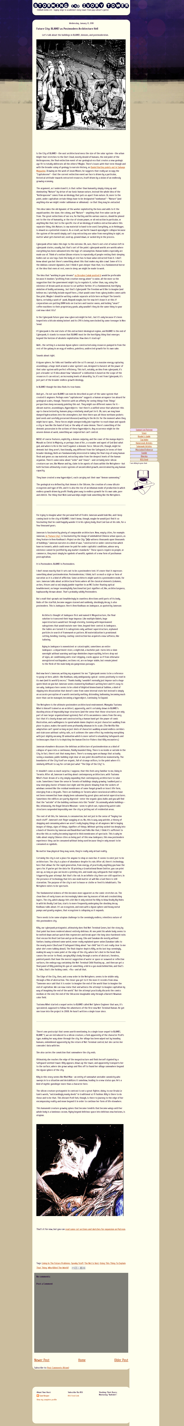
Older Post (121, 1360)
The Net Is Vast (91, 1263)
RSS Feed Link (73, 1396)
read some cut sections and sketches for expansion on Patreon (95, 1229)
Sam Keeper (44, 1396)
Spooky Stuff (77, 1263)
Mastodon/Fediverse (144, 449)
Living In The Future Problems (56, 1263)
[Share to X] (78, 1268)
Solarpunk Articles (144, 446)
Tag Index (144, 439)
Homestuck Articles (144, 443)
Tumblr (144, 453)
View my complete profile (47, 1399)
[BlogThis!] (75, 1268)
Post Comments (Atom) (58, 1367)
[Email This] (73, 1268)
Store (144, 433)
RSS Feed (144, 459)
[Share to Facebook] (81, 1268)
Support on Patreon (144, 429)
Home (82, 1360)
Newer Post (41, 1360)
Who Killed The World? (58, 1267)
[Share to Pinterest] (84, 1268)
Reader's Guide (144, 436)
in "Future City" (53, 536)
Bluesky (144, 456)
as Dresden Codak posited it (88, 275)
